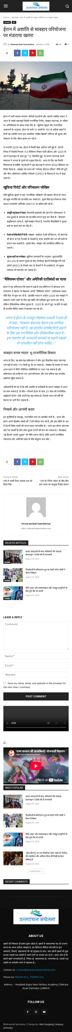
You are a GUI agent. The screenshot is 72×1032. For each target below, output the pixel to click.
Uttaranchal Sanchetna (22, 44)
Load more (35, 871)
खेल (14, 22)
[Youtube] (44, 1012)
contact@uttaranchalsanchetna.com (35, 969)
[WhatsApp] (40, 53)
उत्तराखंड (14, 17)
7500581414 (36, 977)
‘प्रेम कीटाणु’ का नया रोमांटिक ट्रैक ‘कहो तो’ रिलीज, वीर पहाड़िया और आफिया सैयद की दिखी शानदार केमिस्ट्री (46, 856)
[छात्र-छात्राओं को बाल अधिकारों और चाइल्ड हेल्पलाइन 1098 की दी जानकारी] (13, 557)
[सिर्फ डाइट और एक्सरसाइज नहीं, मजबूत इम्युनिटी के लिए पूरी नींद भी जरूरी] (13, 593)
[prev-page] (5, 605)
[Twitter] (25, 53)
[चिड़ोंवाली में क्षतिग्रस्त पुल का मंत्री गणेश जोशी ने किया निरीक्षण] (13, 575)
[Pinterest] (32, 53)
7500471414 (21, 977)
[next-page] (11, 605)
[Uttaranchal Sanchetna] (5, 44)
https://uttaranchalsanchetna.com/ (36, 528)
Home (6, 17)
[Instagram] (36, 1012)
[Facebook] (17, 53)
